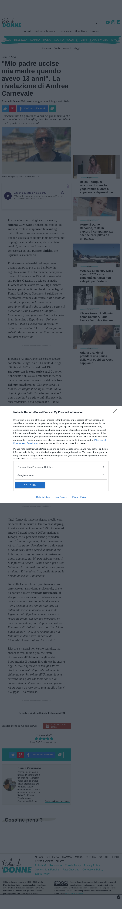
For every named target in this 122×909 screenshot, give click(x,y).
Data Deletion (43, 497)
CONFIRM (30, 485)
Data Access (61, 497)
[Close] (116, 412)
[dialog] (61, 454)
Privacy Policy (79, 497)
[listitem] (61, 467)
